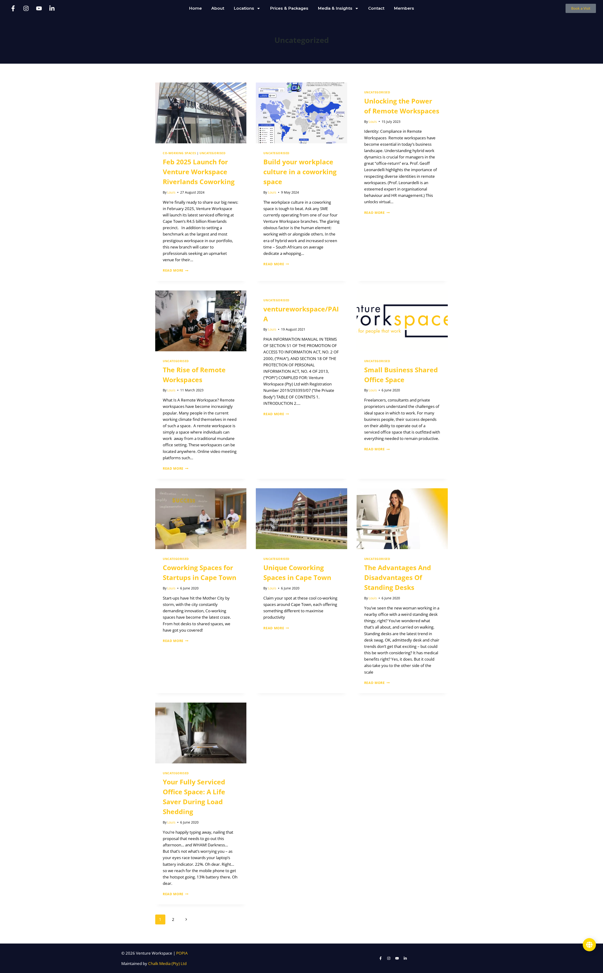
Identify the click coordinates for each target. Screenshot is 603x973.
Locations (244, 8)
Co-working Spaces (179, 153)
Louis (171, 192)
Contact (376, 8)
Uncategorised (213, 153)
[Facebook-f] (13, 8)
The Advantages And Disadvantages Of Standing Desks (397, 577)
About (217, 8)
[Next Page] (186, 919)
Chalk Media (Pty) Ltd (167, 963)
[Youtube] (39, 8)
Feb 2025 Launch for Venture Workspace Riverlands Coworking (199, 171)
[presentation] (200, 113)
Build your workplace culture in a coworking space (300, 171)
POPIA (182, 953)
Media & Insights (335, 8)
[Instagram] (26, 8)
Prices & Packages (289, 8)
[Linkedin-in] (52, 8)
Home (195, 8)
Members (404, 8)
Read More (175, 270)
